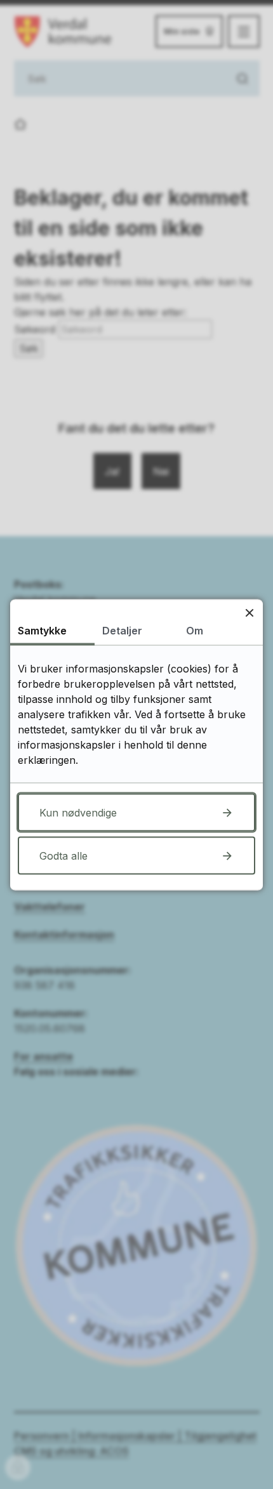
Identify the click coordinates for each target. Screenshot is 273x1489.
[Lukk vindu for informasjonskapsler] (249, 612)
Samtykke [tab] (42, 630)
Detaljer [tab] (122, 630)
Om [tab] (194, 630)
